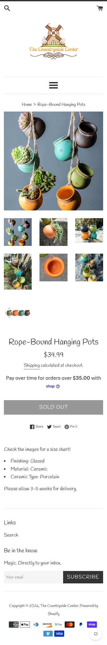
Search (11, 535)
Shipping (32, 365)
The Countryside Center (59, 606)
